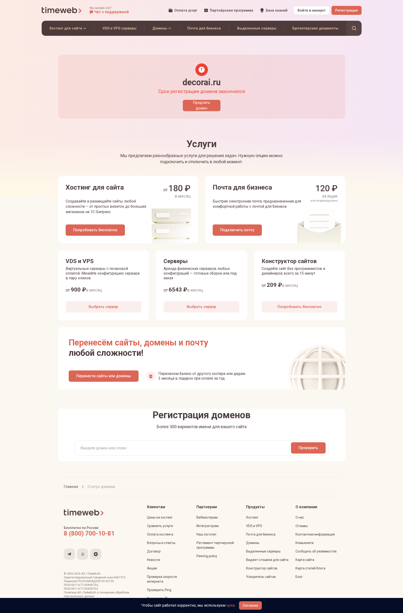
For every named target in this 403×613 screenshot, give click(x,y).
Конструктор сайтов (261, 568)
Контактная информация (315, 534)
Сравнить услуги (160, 526)
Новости (153, 560)
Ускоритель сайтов (261, 577)
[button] (109, 10)
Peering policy (206, 556)
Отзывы (301, 526)
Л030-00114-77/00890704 (81, 585)
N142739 (108, 581)
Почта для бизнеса (260, 534)
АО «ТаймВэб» (91, 573)
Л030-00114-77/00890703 (81, 588)
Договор (154, 551)
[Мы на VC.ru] (82, 554)
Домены (252, 543)
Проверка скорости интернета (162, 579)
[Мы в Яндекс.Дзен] (95, 554)
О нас (299, 517)
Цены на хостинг (160, 517)
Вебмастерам (207, 517)
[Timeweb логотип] (62, 10)
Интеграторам (207, 526)
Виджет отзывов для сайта (267, 560)
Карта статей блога (310, 568)
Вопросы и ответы (161, 543)
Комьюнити (304, 543)
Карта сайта (304, 560)
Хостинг (252, 517)
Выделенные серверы (263, 551)
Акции (152, 568)
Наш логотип (206, 534)
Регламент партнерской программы (215, 545)
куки (230, 605)
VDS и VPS (254, 526)
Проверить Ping (159, 590)
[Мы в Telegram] (69, 554)
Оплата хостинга (160, 534)
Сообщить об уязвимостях (316, 551)
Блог (299, 577)
